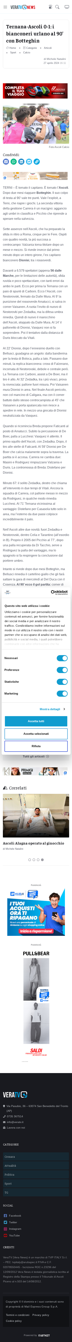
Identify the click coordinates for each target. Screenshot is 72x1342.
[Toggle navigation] (5, 7)
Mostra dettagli (50, 709)
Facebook (15, 1215)
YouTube (14, 1235)
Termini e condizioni (17, 1315)
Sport (13, 52)
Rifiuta (36, 746)
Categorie (31, 48)
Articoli (48, 48)
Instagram (15, 1228)
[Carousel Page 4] (42, 859)
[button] (60, 7)
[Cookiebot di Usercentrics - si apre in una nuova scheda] (51, 592)
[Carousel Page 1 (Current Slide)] (29, 859)
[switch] (62, 670)
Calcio (26, 52)
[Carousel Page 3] (38, 859)
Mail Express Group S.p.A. (41, 1306)
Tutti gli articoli (34, 756)
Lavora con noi (16, 1127)
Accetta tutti (36, 721)
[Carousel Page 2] (34, 859)
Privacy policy (40, 1315)
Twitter (13, 1222)
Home (12, 48)
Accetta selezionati (36, 733)
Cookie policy (14, 1321)
